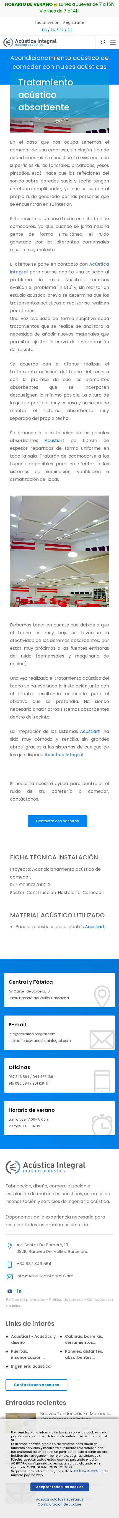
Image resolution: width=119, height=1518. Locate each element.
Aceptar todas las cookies (59, 1486)
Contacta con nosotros (36, 1384)
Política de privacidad (26, 1299)
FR (62, 30)
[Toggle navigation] (113, 42)
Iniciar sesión (47, 22)
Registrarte (73, 22)
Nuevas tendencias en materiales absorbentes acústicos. (76, 1416)
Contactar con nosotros (57, 821)
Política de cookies (66, 1299)
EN (53, 30)
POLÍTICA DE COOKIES (88, 1471)
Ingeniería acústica (31, 1366)
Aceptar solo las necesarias (59, 1499)
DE (70, 30)
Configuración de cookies (60, 1504)
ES (44, 30)
